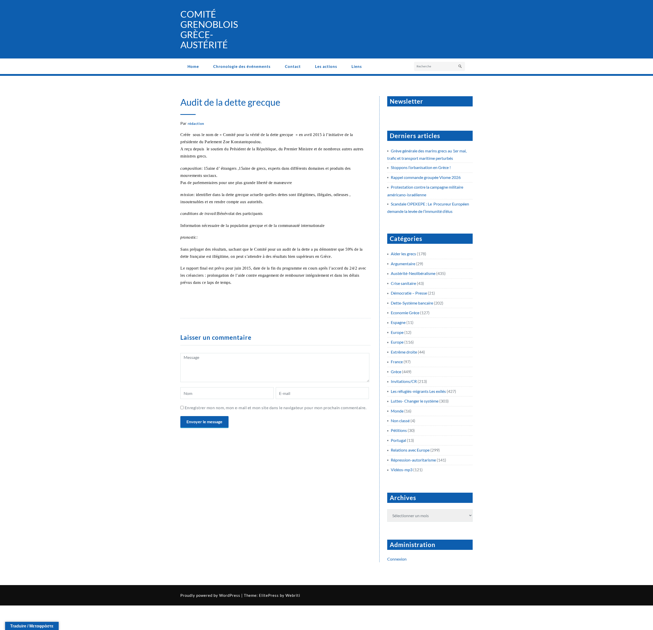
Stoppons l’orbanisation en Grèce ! (421, 167)
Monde (397, 410)
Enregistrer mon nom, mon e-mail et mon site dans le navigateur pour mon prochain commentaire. (276, 407)
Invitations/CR (404, 381)
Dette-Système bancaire (412, 302)
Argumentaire (403, 263)
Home (193, 66)
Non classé (400, 420)
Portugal (398, 440)
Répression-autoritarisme (413, 459)
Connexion (397, 558)
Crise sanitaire (403, 283)
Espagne (398, 322)
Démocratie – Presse (409, 292)
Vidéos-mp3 (401, 469)
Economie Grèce (405, 312)
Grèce (396, 371)
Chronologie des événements (242, 66)
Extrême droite (404, 351)
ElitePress (269, 595)
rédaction (196, 124)
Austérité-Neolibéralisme (413, 273)
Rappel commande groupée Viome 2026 (426, 177)
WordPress (229, 595)
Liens (356, 66)
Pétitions (399, 430)
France (397, 361)
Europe (397, 332)
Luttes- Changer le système (414, 400)
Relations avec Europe (410, 449)
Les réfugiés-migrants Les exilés (418, 391)
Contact (293, 66)
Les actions (326, 66)
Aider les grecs (403, 253)
